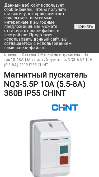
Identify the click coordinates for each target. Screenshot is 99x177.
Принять (84, 26)
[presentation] (16, 145)
